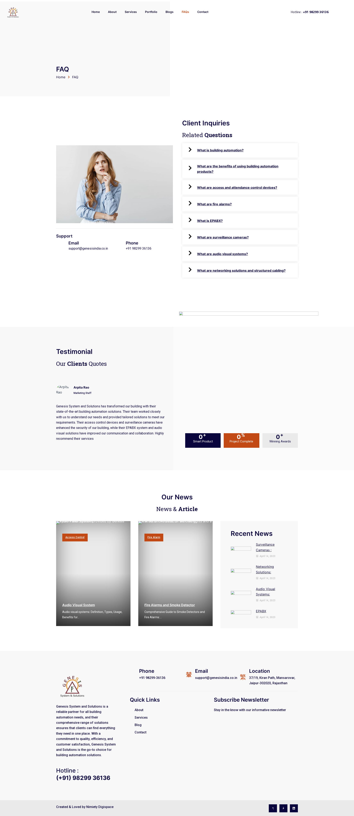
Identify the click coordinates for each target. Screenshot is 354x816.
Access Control (75, 537)
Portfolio (151, 12)
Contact (202, 12)
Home (96, 12)
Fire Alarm (154, 537)
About (112, 12)
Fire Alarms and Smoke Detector (169, 605)
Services (131, 12)
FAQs (185, 12)
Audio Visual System (78, 605)
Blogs (170, 12)
